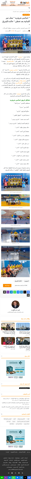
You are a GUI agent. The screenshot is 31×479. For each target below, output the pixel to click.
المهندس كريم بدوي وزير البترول (23, 421)
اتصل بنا (7, 452)
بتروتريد (20, 57)
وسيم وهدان (22, 80)
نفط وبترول (5, 462)
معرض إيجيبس (13, 464)
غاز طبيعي (5, 457)
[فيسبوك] (28, 292)
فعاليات (18, 464)
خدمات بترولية (11, 457)
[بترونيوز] (15, 3)
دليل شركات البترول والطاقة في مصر (15, 469)
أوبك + (28, 418)
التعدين (22, 457)
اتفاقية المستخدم (22, 452)
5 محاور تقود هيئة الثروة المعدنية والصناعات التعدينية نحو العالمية (15, 402)
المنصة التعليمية (24, 460)
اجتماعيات (11, 460)
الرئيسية (27, 11)
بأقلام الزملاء (14, 462)
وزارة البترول (21, 467)
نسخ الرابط (7, 285)
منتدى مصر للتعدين (6, 464)
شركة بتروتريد (26, 423)
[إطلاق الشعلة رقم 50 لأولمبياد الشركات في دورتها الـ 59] (8, 326)
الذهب (14, 418)
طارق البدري (19, 83)
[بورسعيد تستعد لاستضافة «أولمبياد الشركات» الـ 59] (23, 326)
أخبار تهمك (6, 460)
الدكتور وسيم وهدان (21, 418)
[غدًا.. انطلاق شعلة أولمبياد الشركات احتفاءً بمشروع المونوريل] (23, 341)
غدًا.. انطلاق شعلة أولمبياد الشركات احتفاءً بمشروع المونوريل (24, 347)
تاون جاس (8, 421)
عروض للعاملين (17, 460)
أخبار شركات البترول (25, 464)
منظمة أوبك (12, 423)
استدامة (26, 457)
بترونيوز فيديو (9, 467)
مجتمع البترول (22, 11)
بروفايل (10, 462)
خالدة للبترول (10, 61)
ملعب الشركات (16, 11)
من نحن (28, 452)
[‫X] (24, 292)
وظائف (19, 462)
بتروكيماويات (17, 457)
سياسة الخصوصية (14, 452)
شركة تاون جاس (19, 423)
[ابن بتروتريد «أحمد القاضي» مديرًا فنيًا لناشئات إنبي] (8, 341)
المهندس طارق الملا (7, 418)
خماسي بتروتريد (13, 70)
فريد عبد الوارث (25, 30)
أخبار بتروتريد (15, 467)
